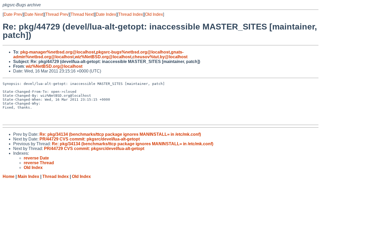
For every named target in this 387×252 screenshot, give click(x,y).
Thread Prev (56, 14)
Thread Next (82, 14)
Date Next (33, 14)
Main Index (28, 176)
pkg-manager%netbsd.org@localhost (57, 52)
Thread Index (130, 14)
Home (8, 176)
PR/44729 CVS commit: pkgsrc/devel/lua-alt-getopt (89, 139)
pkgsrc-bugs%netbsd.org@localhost (133, 52)
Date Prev (13, 14)
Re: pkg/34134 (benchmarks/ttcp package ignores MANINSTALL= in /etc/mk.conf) (120, 134)
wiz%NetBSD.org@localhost (103, 57)
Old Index (154, 14)
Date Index (106, 14)
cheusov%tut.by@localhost (159, 57)
